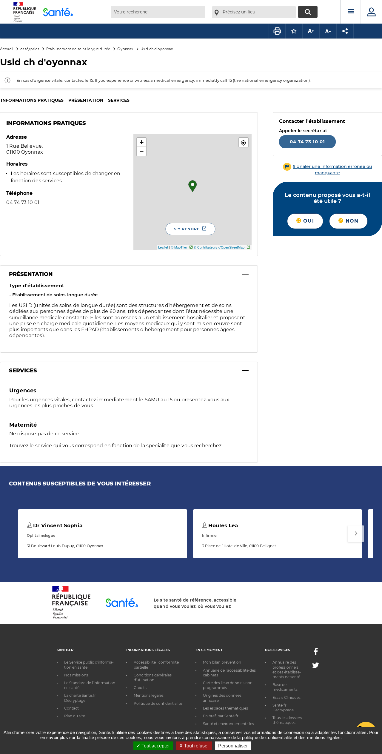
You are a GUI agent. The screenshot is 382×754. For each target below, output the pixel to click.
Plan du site (74, 716)
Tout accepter (155, 745)
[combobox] (158, 12)
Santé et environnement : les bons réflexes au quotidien (228, 726)
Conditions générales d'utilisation (153, 677)
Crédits (140, 687)
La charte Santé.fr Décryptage (80, 697)
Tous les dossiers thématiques (287, 720)
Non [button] (351, 221)
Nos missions (76, 675)
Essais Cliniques (286, 697)
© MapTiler (179, 247)
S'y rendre (187, 229)
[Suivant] (356, 533)
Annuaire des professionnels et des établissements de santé (286, 669)
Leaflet (163, 247)
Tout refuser (196, 745)
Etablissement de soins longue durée (78, 48)
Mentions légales (149, 695)
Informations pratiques (32, 100)
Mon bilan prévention (222, 662)
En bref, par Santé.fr (220, 716)
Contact (71, 708)
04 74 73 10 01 (307, 141)
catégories (29, 48)
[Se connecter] (371, 12)
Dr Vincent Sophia (57, 525)
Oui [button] (307, 221)
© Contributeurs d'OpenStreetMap (219, 247)
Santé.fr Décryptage (283, 707)
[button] (243, 142)
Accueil (6, 48)
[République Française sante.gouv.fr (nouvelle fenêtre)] (71, 618)
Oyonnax (125, 48)
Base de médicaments (285, 687)
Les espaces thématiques (225, 708)
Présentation (85, 100)
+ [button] (142, 142)
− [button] (142, 151)
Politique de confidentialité (158, 703)
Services (119, 100)
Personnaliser (233, 745)
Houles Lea (222, 525)
